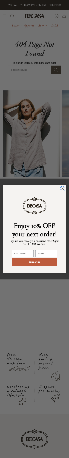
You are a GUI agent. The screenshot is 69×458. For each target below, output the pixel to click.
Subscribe (35, 262)
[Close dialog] (62, 188)
